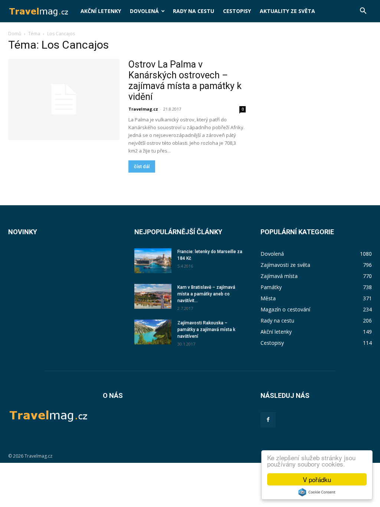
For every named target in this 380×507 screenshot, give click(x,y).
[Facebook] (268, 419)
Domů (14, 33)
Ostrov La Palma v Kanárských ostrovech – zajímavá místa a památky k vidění (185, 80)
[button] (363, 11)
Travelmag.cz (143, 109)
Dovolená (144, 10)
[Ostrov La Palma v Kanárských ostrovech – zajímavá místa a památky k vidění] (63, 99)
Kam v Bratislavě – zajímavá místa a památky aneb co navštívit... (206, 294)
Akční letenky (101, 10)
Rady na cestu (193, 10)
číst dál (142, 166)
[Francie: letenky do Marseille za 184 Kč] (152, 260)
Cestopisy (237, 10)
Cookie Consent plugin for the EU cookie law (316, 492)
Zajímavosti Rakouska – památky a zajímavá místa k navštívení (206, 329)
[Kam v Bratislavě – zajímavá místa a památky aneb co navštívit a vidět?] (152, 296)
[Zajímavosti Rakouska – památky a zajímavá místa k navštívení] (152, 332)
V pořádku (317, 479)
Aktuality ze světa (287, 10)
